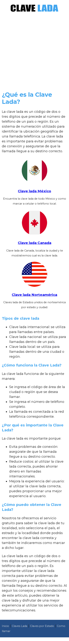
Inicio (5, 626)
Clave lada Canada (34, 243)
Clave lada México (34, 191)
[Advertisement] (34, 53)
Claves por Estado (42, 626)
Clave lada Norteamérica (34, 295)
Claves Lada (19, 626)
